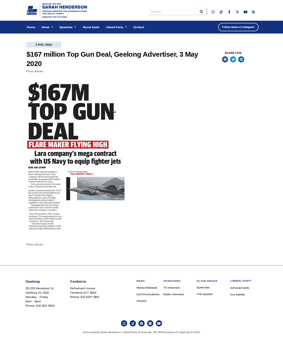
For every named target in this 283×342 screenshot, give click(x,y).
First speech (205, 294)
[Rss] (253, 12)
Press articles (34, 71)
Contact (138, 27)
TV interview (171, 287)
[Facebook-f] (229, 12)
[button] (225, 59)
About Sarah (91, 27)
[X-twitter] (237, 12)
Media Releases (147, 287)
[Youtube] (245, 12)
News (45, 27)
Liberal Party (114, 27)
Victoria (141, 300)
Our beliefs (237, 294)
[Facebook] (141, 323)
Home (31, 27)
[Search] (201, 11)
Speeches (65, 27)
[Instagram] (213, 12)
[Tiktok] (221, 12)
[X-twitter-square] (150, 323)
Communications (148, 294)
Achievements (239, 287)
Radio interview (173, 294)
